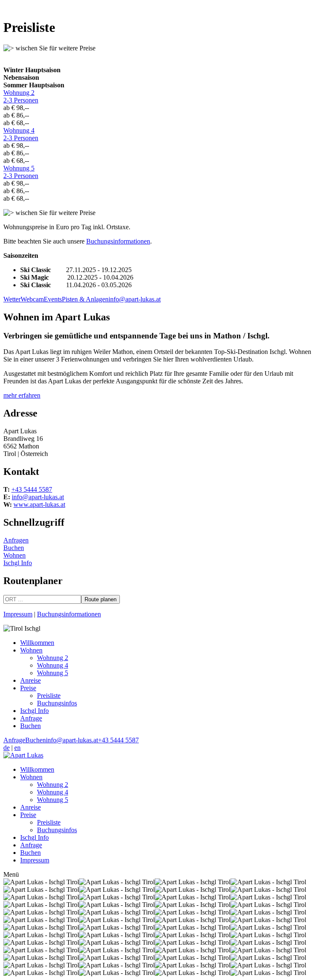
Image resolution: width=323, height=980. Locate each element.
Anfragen (16, 540)
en (17, 747)
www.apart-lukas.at (39, 504)
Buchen (13, 547)
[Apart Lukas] (23, 755)
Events (53, 299)
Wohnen (14, 555)
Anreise (30, 680)
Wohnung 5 (20, 172)
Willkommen (37, 642)
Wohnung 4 (20, 134)
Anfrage (31, 718)
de (6, 747)
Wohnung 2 (20, 96)
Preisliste (49, 695)
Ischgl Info (17, 562)
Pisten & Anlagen (85, 299)
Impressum (17, 614)
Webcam (32, 299)
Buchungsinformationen (118, 241)
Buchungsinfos (57, 703)
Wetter (12, 299)
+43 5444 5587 (31, 489)
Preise (28, 688)
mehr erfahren (21, 395)
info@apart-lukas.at (135, 299)
